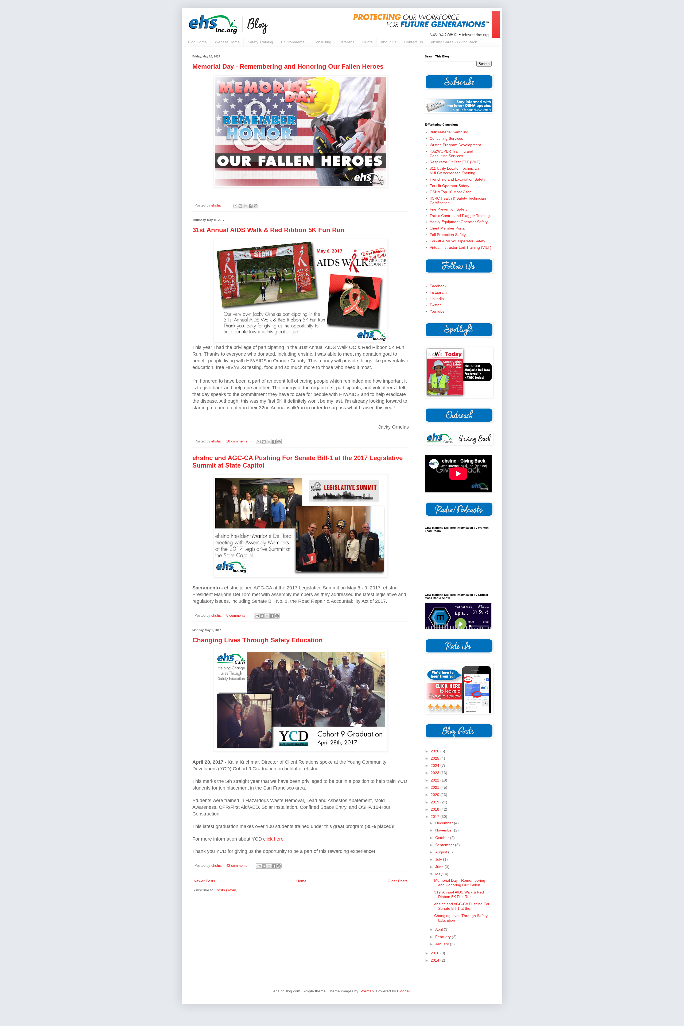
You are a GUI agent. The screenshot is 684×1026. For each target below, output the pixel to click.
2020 (435, 794)
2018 (435, 809)
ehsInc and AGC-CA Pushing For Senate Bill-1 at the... (461, 906)
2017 (435, 816)
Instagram (438, 292)
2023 (435, 773)
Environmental (293, 42)
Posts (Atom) (227, 890)
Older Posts (397, 881)
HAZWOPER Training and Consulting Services (451, 153)
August (441, 852)
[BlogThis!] (240, 205)
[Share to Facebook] (250, 205)
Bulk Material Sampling (449, 132)
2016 (435, 953)
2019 (435, 802)
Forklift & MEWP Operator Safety (457, 241)
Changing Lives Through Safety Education (257, 640)
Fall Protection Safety (448, 234)
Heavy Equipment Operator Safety (459, 222)
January (442, 944)
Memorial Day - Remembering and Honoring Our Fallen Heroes (287, 66)
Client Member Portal (447, 228)
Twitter (435, 305)
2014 (435, 960)
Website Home (227, 42)
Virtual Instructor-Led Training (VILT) (460, 247)
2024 (435, 765)
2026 (435, 751)
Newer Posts (204, 881)
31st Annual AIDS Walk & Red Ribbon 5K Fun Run (268, 230)
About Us (388, 42)
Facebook (438, 286)
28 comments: (238, 441)
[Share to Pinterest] (255, 205)
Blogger (403, 991)
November (444, 830)
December (444, 823)
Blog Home (197, 42)
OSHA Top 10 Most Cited (451, 192)
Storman (366, 991)
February (443, 937)
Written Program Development (455, 145)
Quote (367, 42)
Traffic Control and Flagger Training (460, 215)
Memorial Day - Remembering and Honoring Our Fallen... (459, 882)
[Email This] (235, 205)
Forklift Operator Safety (449, 186)
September (445, 845)
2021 (435, 787)
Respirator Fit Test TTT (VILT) (455, 162)
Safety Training (260, 42)
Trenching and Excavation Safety (457, 179)
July (439, 859)
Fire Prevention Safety (448, 209)
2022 (435, 780)
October (442, 837)
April (439, 929)
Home (301, 881)
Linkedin (437, 299)
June (440, 867)
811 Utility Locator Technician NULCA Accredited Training (454, 170)
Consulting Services (446, 138)
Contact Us (413, 42)
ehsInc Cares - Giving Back (454, 42)
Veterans (346, 42)
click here (273, 839)
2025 (435, 758)
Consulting (322, 42)
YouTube (437, 311)
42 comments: (238, 866)
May (439, 874)
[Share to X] (245, 205)
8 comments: (237, 615)
